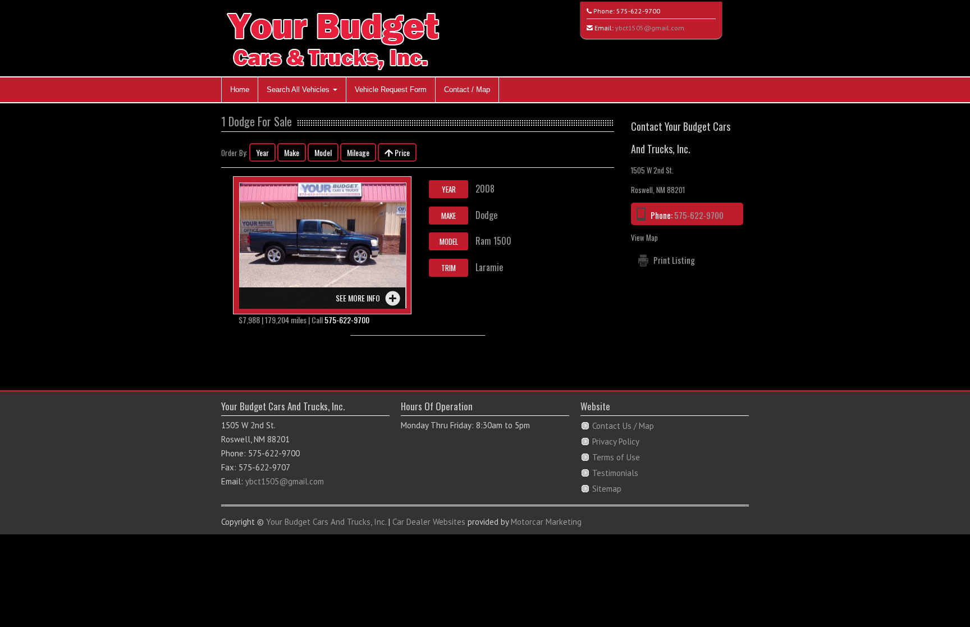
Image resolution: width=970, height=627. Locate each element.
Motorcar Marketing (546, 521)
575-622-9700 (638, 11)
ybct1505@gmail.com (649, 28)
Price (401, 152)
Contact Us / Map (623, 425)
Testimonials (615, 473)
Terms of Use (616, 457)
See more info (358, 298)
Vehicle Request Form (391, 89)
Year (262, 152)
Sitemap (606, 488)
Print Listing (674, 260)
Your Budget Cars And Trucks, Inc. (326, 521)
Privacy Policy (615, 441)
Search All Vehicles (299, 89)
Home (239, 89)
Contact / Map (467, 89)
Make (291, 152)
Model (323, 152)
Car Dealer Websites (428, 521)
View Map (644, 237)
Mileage (358, 152)
